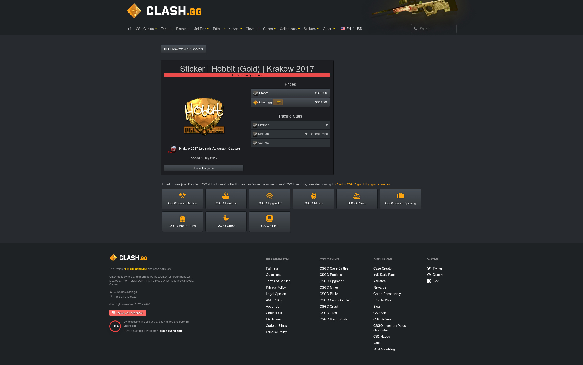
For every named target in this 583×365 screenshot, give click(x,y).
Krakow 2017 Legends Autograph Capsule (209, 148)
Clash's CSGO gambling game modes (362, 184)
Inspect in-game (204, 168)
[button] (346, 28)
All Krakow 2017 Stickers (185, 49)
